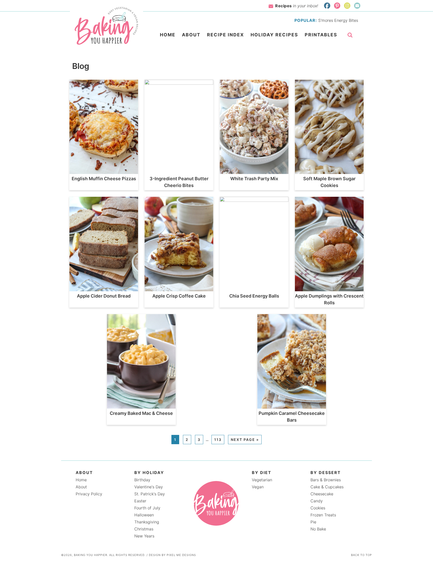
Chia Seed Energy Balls (254, 296)
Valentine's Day (148, 486)
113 (218, 439)
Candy (316, 500)
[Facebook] (327, 6)
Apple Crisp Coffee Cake (179, 296)
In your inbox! (296, 5)
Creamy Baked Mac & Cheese (141, 413)
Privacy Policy (89, 493)
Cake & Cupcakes (327, 486)
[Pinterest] (337, 6)
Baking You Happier (106, 26)
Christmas (143, 528)
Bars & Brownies (325, 479)
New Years (144, 535)
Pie (313, 521)
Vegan (258, 486)
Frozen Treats (323, 514)
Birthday (142, 479)
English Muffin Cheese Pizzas (104, 178)
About (81, 486)
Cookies (317, 507)
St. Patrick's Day (149, 493)
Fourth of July (147, 507)
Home (81, 479)
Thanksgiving (146, 521)
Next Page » (245, 439)
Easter (140, 500)
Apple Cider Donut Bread (104, 296)
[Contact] (357, 6)
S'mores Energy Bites (338, 20)
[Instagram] (347, 6)
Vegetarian (262, 479)
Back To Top (361, 555)
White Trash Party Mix (254, 178)
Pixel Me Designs (181, 555)
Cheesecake (321, 493)
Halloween (144, 514)
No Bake (318, 528)
